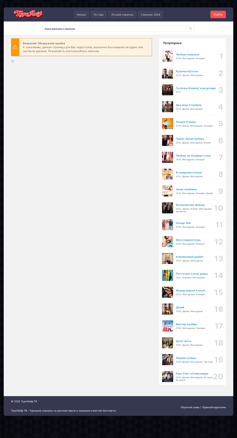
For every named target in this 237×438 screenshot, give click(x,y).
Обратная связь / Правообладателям (203, 407)
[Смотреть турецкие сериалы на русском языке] (27, 14)
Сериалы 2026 (150, 14)
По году (99, 14)
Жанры (81, 14)
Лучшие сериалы (122, 14)
